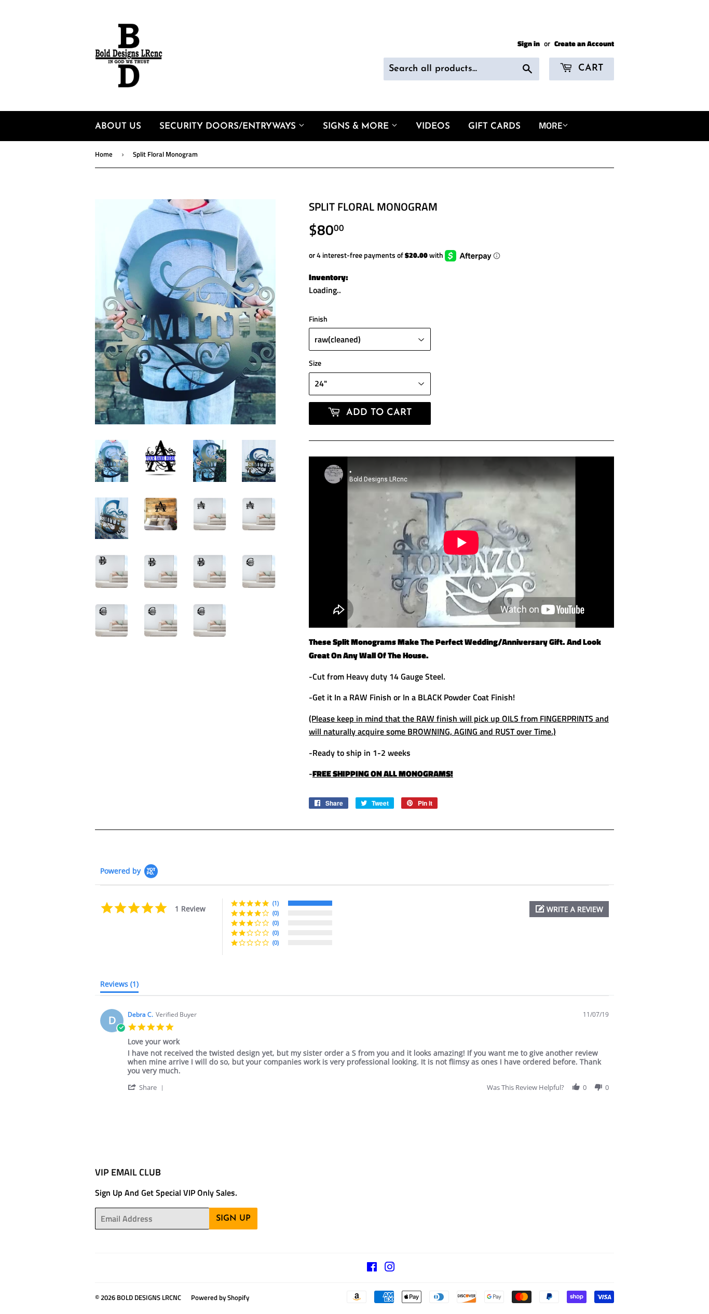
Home (104, 154)
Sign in (528, 43)
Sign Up (233, 1218)
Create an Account (584, 43)
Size (315, 362)
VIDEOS (433, 126)
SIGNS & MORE (357, 126)
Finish (318, 318)
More (550, 125)
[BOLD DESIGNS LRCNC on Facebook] (371, 1268)
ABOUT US (118, 126)
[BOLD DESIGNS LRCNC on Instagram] (390, 1268)
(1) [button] (275, 903)
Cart (589, 68)
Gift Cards (494, 126)
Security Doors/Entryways (228, 126)
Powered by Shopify (220, 1297)
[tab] (119, 986)
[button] (569, 909)
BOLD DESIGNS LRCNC (149, 1297)
